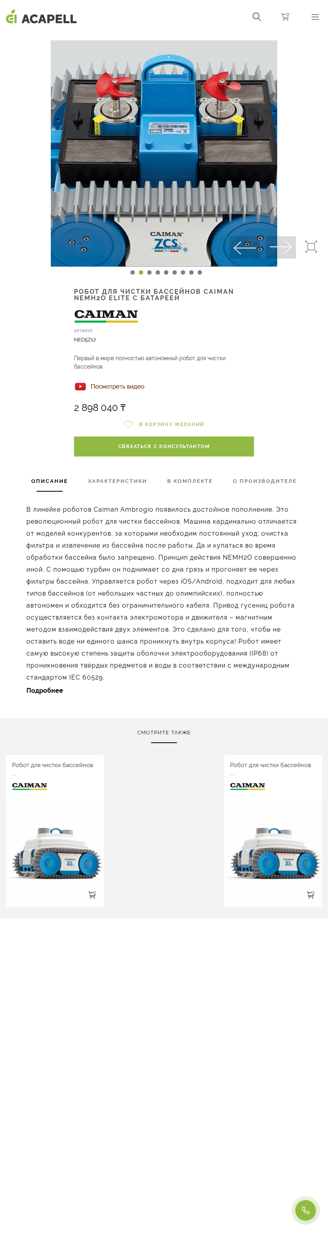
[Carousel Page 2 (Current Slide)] (141, 272)
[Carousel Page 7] (183, 272)
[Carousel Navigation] (164, 37)
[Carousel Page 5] (166, 272)
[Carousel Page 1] (132, 272)
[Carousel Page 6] (174, 272)
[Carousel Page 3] (149, 272)
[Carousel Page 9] (200, 272)
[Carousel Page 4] (158, 272)
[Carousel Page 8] (191, 272)
